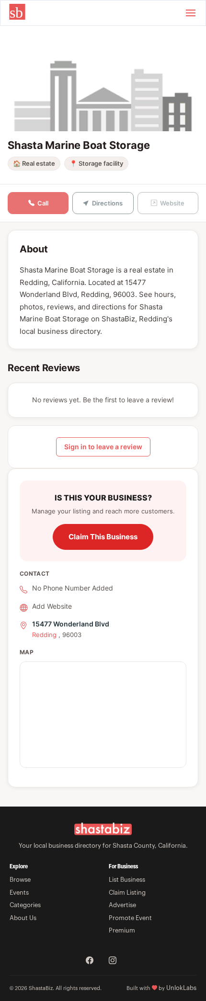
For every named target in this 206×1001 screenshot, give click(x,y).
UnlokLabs (181, 988)
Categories (25, 905)
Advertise (122, 905)
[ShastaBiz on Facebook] (89, 961)
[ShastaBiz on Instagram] (112, 961)
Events (19, 892)
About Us (23, 918)
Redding (44, 634)
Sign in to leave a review (103, 447)
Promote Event (130, 918)
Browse (20, 879)
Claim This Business (103, 536)
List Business (127, 879)
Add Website (52, 606)
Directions (107, 203)
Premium (122, 930)
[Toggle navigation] (191, 13)
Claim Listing (127, 892)
